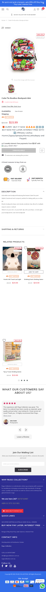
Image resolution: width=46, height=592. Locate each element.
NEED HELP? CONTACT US (14, 511)
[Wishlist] (38, 9)
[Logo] (23, 8)
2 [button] (21, 380)
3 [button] (24, 380)
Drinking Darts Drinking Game (33, 279)
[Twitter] (6, 566)
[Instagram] (11, 566)
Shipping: (5, 114)
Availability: (6, 111)
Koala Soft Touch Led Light (12, 279)
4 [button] (27, 380)
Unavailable (12, 272)
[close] (43, 3)
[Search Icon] (7, 9)
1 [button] (18, 380)
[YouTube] (15, 566)
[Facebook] (2, 566)
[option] (23, 15)
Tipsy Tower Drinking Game (12, 372)
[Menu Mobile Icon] (3, 9)
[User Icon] (35, 9)
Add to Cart (34, 272)
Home (3, 20)
